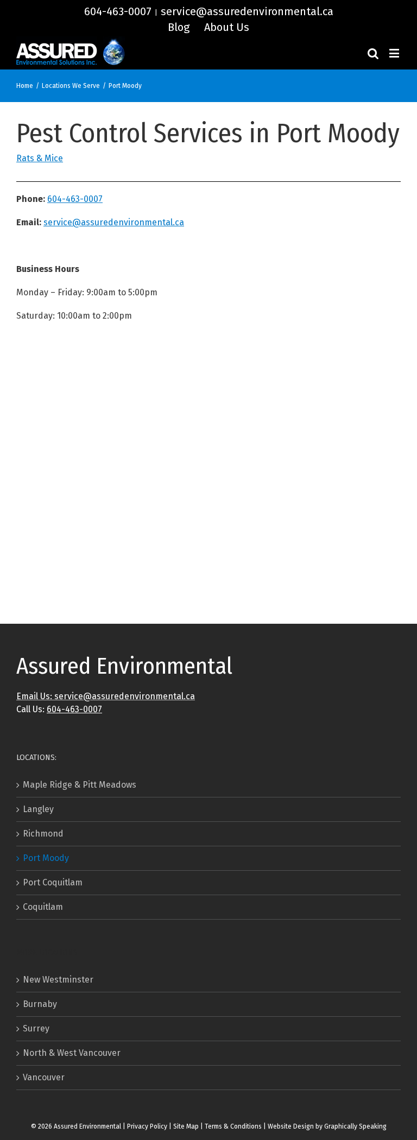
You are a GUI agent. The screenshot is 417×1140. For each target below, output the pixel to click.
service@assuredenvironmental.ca (247, 11)
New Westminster (58, 979)
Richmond (43, 833)
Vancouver (44, 1077)
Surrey (36, 1028)
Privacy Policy (147, 1126)
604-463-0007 (117, 11)
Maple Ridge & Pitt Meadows (79, 785)
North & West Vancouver (72, 1053)
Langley (38, 809)
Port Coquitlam (53, 882)
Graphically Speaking (355, 1126)
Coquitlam (43, 907)
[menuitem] (179, 27)
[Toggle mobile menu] (395, 53)
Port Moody (46, 858)
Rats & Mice (39, 158)
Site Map (186, 1126)
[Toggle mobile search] (373, 53)
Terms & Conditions (233, 1126)
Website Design (291, 1126)
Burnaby (40, 1004)
